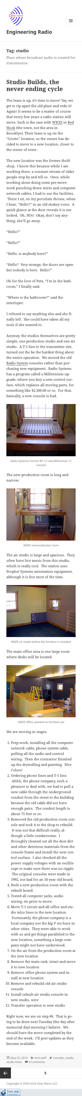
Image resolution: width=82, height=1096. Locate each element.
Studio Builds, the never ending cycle (34, 85)
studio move (14, 1062)
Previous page (5, 1072)
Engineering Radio (29, 31)
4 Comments (37, 1062)
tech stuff (40, 1058)
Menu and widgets (71, 25)
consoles (58, 1058)
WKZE (57, 122)
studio (69, 1058)
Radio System (17, 363)
